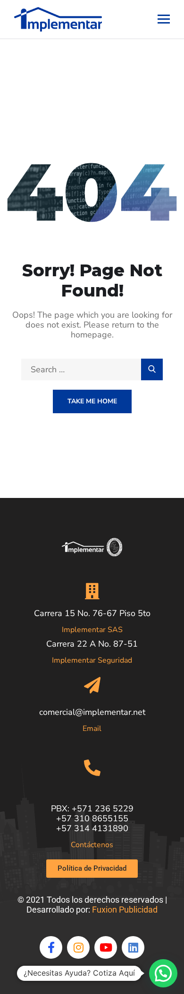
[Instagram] (78, 947)
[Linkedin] (133, 947)
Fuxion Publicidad (125, 909)
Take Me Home (92, 401)
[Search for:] (92, 369)
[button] (163, 973)
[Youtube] (105, 947)
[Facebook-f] (51, 947)
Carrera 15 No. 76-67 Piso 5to (92, 613)
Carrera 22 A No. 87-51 (92, 643)
